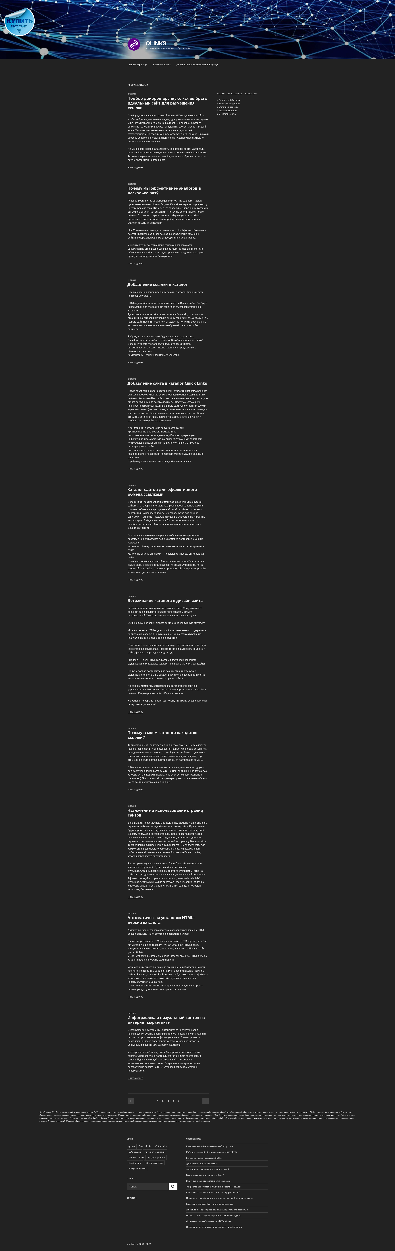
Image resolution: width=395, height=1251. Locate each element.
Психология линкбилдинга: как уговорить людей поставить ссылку (219, 1198)
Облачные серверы (229, 106)
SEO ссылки (135, 1151)
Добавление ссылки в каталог (157, 284)
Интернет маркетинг (155, 1151)
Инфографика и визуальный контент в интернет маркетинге (166, 1019)
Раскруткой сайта (137, 1168)
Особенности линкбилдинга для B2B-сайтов (208, 1221)
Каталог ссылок (161, 64)
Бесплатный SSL (227, 113)
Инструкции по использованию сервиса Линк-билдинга (214, 1226)
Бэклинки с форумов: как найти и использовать (210, 1203)
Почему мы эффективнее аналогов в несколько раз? (164, 190)
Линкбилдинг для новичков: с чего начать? (207, 1169)
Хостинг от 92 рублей (229, 99)
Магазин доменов (228, 110)
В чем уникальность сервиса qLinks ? (205, 1175)
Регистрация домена (229, 103)
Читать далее (135, 167)
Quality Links (145, 1146)
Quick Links (161, 1146)
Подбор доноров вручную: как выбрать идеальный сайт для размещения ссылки (167, 103)
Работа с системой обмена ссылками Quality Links (211, 1151)
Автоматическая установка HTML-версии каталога (161, 920)
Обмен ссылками (154, 1162)
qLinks (156, 43)
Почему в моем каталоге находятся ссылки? (162, 735)
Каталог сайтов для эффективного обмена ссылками (162, 491)
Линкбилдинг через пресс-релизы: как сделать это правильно (217, 1209)
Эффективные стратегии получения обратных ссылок (213, 1186)
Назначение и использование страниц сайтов (165, 812)
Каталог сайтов (136, 1157)
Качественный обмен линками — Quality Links (209, 1146)
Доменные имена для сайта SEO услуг (197, 64)
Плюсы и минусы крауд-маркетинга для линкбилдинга (213, 1215)
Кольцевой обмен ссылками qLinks (204, 1157)
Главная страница (137, 64)
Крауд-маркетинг (156, 1157)
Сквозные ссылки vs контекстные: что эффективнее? (213, 1192)
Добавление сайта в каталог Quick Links (167, 383)
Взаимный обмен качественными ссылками (208, 1180)
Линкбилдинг (135, 1162)
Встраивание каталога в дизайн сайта (165, 600)
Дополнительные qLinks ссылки (202, 1163)
